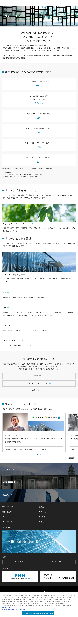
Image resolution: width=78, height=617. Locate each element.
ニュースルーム (7, 522)
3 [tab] (40, 454)
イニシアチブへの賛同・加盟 (11, 345)
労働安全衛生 (58, 312)
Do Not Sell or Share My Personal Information (38, 613)
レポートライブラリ (38, 390)
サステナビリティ (44, 512)
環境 (4, 292)
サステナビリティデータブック (36, 345)
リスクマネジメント (45, 330)
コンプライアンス (28, 330)
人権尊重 (5, 312)
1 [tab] (37, 454)
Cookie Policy (6, 607)
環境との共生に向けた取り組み (23, 297)
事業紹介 (42, 507)
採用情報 (42, 517)
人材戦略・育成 (18, 312)
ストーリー (6, 517)
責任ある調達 (22, 315)
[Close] (75, 595)
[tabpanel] (33, 432)
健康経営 (70, 312)
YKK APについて (7, 507)
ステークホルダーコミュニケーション (44, 315)
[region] (39, 604)
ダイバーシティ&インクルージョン (38, 312)
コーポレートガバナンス (10, 330)
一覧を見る (70, 458)
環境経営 (5, 297)
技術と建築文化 (7, 512)
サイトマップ (6, 591)
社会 (4, 307)
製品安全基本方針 (8, 315)
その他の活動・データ (11, 340)
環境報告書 (41, 297)
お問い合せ (42, 522)
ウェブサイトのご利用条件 (46, 591)
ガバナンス (7, 325)
